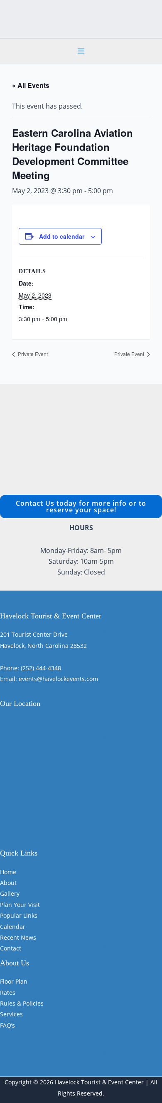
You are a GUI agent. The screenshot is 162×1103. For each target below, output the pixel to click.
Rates (7, 992)
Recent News (18, 937)
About (8, 883)
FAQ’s (7, 1025)
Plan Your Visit (20, 905)
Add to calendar (61, 236)
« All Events (30, 85)
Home (8, 872)
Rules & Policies (22, 1003)
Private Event (32, 353)
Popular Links (18, 915)
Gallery (10, 893)
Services (11, 1014)
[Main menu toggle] (81, 51)
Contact (10, 948)
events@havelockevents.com (58, 679)
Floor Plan (13, 981)
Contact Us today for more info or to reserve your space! (81, 506)
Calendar (12, 927)
